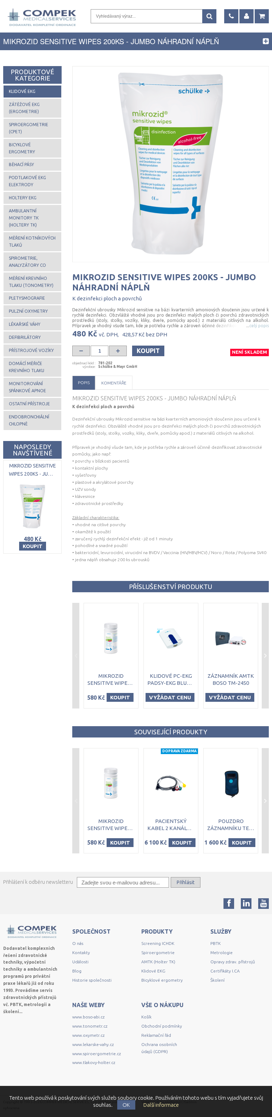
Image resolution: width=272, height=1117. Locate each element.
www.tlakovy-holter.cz (93, 1062)
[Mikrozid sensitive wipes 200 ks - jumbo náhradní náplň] (170, 164)
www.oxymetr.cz (88, 1035)
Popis (84, 382)
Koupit (148, 350)
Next (265, 656)
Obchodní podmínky (161, 1026)
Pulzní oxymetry (28, 311)
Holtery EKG (22, 197)
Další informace (161, 1105)
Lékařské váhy (24, 324)
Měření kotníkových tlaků (32, 241)
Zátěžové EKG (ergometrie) (24, 108)
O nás (77, 943)
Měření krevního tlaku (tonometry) (31, 282)
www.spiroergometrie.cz (96, 1053)
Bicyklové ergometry (22, 148)
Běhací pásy (21, 164)
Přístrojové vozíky (31, 350)
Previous (75, 656)
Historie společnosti (92, 980)
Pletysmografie (27, 298)
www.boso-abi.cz (88, 1017)
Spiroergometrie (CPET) (28, 128)
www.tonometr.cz (89, 1026)
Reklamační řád (156, 1035)
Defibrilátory (25, 337)
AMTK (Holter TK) (158, 961)
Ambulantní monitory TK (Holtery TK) (24, 217)
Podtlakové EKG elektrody (27, 181)
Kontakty (81, 952)
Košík (146, 1017)
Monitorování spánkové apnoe (27, 387)
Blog (76, 971)
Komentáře (113, 383)
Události (80, 961)
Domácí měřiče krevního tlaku (26, 367)
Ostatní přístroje (29, 403)
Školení (217, 980)
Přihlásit (185, 882)
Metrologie (221, 952)
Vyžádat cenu (170, 697)
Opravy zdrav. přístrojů (232, 961)
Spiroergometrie (158, 952)
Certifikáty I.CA (225, 971)
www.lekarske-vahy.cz (93, 1044)
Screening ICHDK (157, 943)
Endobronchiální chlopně (29, 420)
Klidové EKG (22, 91)
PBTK (215, 943)
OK (126, 1105)
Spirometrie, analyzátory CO (27, 262)
